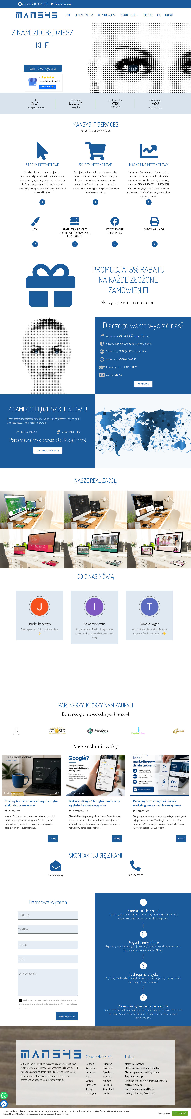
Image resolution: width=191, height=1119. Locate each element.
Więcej (53, 838)
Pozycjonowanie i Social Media (139, 1089)
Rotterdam (91, 1072)
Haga (88, 1076)
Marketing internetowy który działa (142, 1072)
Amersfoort (108, 1089)
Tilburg (89, 1089)
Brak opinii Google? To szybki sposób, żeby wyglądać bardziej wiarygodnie (94, 803)
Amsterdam (91, 1067)
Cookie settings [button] (164, 1113)
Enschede (108, 1067)
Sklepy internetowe (107, 15)
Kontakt (169, 15)
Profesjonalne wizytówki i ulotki (140, 1093)
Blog (159, 15)
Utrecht (89, 1080)
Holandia (90, 1063)
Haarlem (107, 1076)
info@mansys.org (55, 875)
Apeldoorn (108, 1072)
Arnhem (107, 1080)
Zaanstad (107, 1084)
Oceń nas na (46, 86)
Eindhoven (91, 1084)
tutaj (26, 1008)
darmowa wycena (42, 68)
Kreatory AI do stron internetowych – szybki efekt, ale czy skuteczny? (31, 803)
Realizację (147, 15)
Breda (106, 1093)
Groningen (91, 1093)
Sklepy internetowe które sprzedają (142, 1067)
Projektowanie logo (134, 1076)
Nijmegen (107, 1063)
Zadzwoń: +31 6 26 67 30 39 (35, 3)
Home (68, 15)
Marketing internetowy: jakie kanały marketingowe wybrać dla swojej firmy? (157, 803)
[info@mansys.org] (55, 865)
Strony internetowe (84, 15)
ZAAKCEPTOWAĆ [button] (180, 1113)
